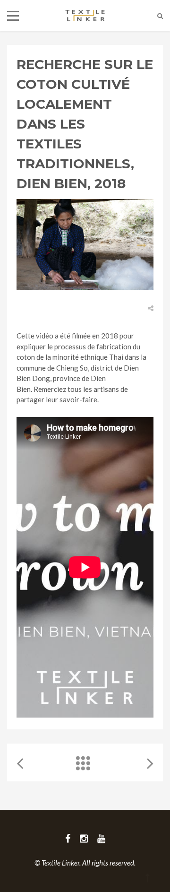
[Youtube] (101, 838)
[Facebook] (67, 838)
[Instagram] (84, 838)
